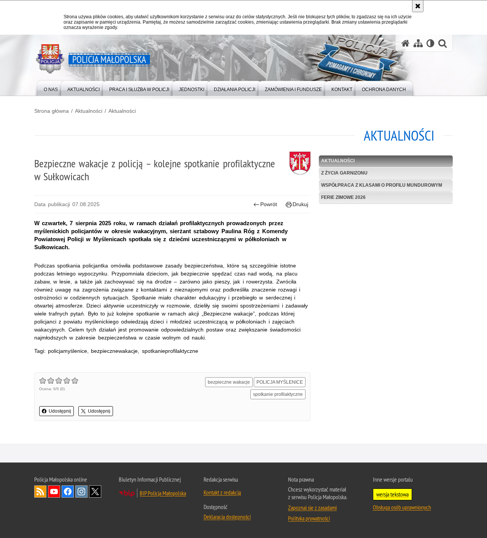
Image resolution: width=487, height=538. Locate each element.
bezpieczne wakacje (229, 382)
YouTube (54, 491)
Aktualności (88, 111)
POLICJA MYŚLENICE (279, 382)
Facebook (68, 491)
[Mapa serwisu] (418, 43)
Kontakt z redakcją (222, 492)
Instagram (81, 491)
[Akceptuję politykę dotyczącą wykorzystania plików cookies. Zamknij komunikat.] (417, 6)
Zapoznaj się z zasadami (312, 507)
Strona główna (51, 111)
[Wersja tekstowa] (430, 43)
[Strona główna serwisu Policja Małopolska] (405, 43)
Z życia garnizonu (344, 173)
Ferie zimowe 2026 (343, 197)
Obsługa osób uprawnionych (402, 507)
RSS (40, 491)
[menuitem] (50, 88)
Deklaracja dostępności (227, 516)
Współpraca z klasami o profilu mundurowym (381, 185)
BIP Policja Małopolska (163, 493)
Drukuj (300, 204)
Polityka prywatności (309, 518)
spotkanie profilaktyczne (278, 394)
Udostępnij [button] (60, 411)
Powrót (268, 204)
